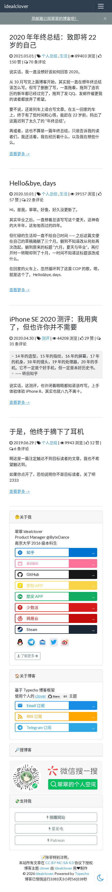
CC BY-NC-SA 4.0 (59, 862)
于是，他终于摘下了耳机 (46, 431)
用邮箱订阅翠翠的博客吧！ (55, 18)
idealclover (16, 6)
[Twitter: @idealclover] (54, 641)
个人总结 (49, 56)
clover (40, 696)
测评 (45, 338)
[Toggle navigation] (101, 6)
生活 (63, 56)
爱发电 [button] (57, 828)
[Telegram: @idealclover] (31, 641)
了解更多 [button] (27, 656)
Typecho (82, 873)
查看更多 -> (19, 153)
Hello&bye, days (32, 183)
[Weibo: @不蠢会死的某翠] (65, 641)
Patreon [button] (57, 840)
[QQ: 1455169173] (20, 641)
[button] (56, 817)
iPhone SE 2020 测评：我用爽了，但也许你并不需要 (53, 323)
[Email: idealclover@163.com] (42, 641)
